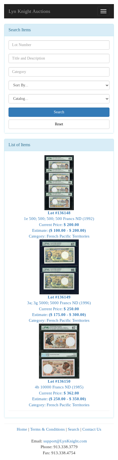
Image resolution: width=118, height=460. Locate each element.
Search (73, 429)
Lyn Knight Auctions (29, 11)
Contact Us (91, 429)
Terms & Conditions (47, 429)
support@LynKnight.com (65, 441)
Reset (59, 124)
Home (22, 429)
